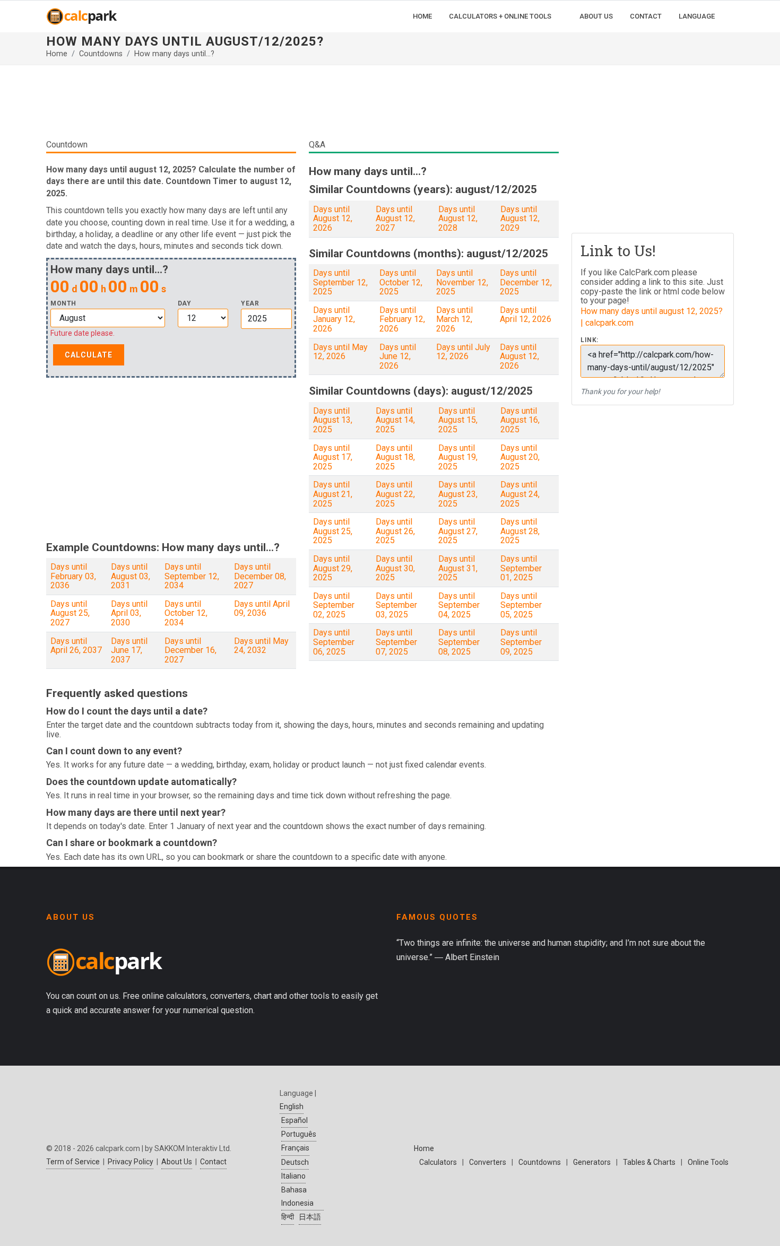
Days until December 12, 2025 (526, 282)
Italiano (293, 1176)
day (185, 303)
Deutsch (295, 1162)
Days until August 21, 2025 (332, 494)
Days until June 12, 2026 (397, 356)
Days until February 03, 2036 (73, 576)
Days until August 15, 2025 (458, 420)
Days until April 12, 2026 (525, 315)
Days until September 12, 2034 (191, 576)
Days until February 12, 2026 (402, 319)
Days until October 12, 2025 (400, 282)
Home (56, 53)
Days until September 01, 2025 (521, 568)
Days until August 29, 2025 (332, 568)
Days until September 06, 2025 (333, 642)
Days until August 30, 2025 (395, 568)
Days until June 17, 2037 (129, 650)
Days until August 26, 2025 (395, 531)
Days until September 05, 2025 (521, 605)
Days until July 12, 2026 (463, 352)
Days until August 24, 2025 (520, 494)
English (292, 1106)
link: (589, 340)
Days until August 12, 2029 (520, 218)
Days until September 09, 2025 (521, 642)
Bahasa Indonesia (297, 1196)
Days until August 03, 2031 (130, 576)
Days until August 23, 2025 (458, 494)
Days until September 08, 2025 (459, 642)
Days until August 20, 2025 (520, 457)
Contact (213, 1161)
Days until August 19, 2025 (458, 457)
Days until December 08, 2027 (260, 576)
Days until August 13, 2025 (332, 420)
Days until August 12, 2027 (395, 218)
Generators (592, 1162)
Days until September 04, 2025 (459, 605)
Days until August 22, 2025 (395, 494)
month (63, 303)
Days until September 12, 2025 (340, 282)
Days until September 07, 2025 (396, 642)
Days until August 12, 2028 (458, 218)
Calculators (438, 1162)
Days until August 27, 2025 (458, 531)
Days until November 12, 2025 (462, 282)
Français (295, 1148)
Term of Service (73, 1161)
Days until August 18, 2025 (395, 457)
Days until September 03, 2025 (396, 605)
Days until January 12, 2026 (334, 319)
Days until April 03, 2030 (129, 613)
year (250, 303)
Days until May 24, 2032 (261, 646)
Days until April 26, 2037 (76, 646)
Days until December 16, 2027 (190, 650)
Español (294, 1120)
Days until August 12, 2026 (332, 218)
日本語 (310, 1217)
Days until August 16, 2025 (520, 420)
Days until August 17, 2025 (332, 457)
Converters (487, 1162)
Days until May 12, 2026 (340, 352)
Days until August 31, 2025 (458, 568)
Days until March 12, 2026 (454, 319)
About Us (176, 1161)
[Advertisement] (302, 106)
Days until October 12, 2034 (185, 613)
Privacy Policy (130, 1161)
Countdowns (101, 53)
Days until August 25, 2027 (70, 613)
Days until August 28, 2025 (520, 531)
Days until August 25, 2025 (332, 531)
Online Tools (708, 1162)
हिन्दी (287, 1217)
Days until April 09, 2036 (262, 608)
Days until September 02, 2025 (333, 605)
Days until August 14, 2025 (395, 420)
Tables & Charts (649, 1162)
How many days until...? (174, 53)
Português (298, 1134)
